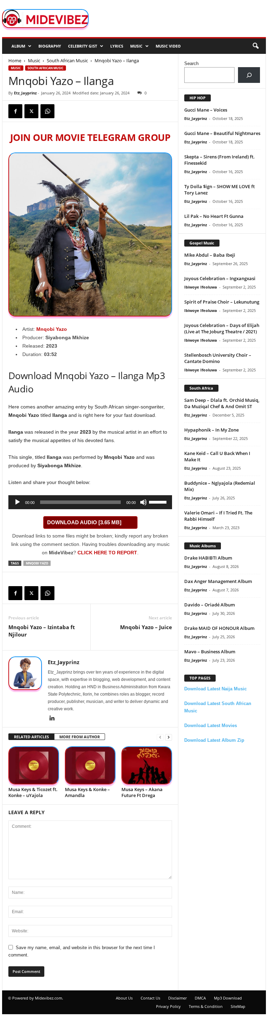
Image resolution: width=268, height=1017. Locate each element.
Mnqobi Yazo (51, 329)
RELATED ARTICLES (31, 736)
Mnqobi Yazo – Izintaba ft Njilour (41, 631)
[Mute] (143, 502)
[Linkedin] (52, 718)
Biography (49, 46)
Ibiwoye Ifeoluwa (200, 287)
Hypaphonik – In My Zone (211, 430)
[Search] (249, 75)
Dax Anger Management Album (218, 581)
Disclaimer (177, 998)
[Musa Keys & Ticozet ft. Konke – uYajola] (33, 765)
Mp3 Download (228, 998)
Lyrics (116, 46)
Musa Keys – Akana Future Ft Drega (142, 792)
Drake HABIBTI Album (208, 558)
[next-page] (168, 737)
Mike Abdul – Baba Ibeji (209, 255)
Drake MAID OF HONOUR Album (219, 628)
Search (191, 63)
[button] (255, 46)
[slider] (159, 501)
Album (18, 46)
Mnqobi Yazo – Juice (146, 627)
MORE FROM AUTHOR (79, 736)
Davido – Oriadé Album (209, 605)
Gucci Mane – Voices (205, 110)
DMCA (200, 998)
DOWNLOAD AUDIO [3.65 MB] (84, 522)
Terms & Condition (206, 1006)
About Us (124, 998)
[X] (31, 111)
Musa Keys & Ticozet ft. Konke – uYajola (33, 792)
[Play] (17, 502)
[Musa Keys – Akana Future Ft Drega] (146, 765)
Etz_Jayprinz (25, 92)
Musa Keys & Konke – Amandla (87, 792)
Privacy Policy (168, 1006)
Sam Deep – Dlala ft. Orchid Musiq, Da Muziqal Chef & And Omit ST (221, 403)
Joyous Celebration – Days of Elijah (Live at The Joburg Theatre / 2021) (221, 328)
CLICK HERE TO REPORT (107, 552)
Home (14, 60)
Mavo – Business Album (209, 651)
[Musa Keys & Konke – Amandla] (90, 765)
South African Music (67, 60)
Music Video (168, 46)
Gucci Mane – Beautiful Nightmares (222, 133)
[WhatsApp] (47, 111)
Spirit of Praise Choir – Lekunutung (221, 302)
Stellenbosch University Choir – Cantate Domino (217, 358)
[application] (90, 502)
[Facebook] (15, 111)
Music (136, 46)
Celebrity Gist (82, 46)
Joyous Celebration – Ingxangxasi (219, 278)
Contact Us (150, 998)
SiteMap (238, 1006)
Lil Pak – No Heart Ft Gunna (214, 216)
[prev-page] (160, 737)
